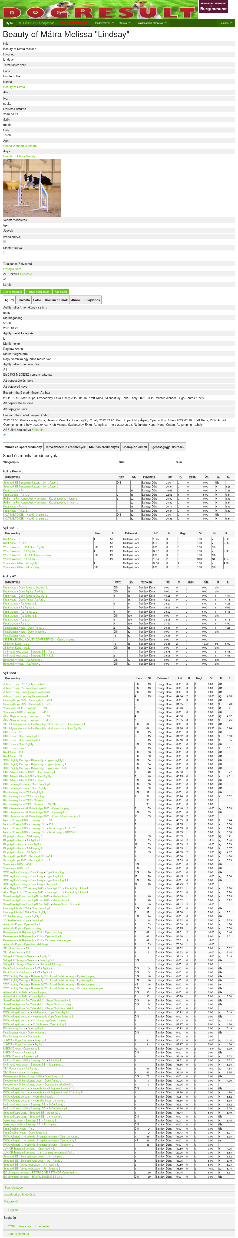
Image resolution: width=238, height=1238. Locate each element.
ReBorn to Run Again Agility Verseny (25, 498)
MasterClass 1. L (62, 896)
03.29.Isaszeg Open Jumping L (50, 1020)
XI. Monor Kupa (12, 643)
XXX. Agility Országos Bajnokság (23, 872)
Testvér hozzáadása (38, 291)
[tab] (9, 300)
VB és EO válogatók (36, 23)
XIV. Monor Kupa (13, 1068)
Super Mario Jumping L (59, 1004)
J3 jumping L (56, 1064)
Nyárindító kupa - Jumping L (49, 1100)
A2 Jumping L (28, 603)
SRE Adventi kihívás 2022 (18, 772)
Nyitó (9, 23)
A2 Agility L (33, 663)
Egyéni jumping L (56, 764)
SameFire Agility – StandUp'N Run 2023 (26, 896)
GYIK (11, 1226)
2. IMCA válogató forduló (17, 1040)
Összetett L (40, 800)
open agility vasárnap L (35, 696)
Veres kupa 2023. (13, 864)
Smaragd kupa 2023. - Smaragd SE (23, 856)
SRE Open (9, 732)
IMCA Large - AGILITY (62, 828)
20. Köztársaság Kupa (16, 916)
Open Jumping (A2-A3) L (33, 587)
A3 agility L (29, 1052)
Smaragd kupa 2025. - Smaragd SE (23, 1112)
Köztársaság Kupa (14, 627)
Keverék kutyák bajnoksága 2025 (22, 1076)
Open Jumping (65, 639)
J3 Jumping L (33, 1072)
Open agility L (36, 1028)
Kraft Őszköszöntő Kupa (17, 968)
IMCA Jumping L (58, 1108)
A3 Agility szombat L (34, 684)
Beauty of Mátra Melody (19, 156)
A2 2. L (25, 623)
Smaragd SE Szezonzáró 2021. (21, 482)
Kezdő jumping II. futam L (63, 502)
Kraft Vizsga (10, 490)
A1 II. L (23, 543)
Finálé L (23, 748)
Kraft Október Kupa (14, 1128)
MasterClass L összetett (66, 904)
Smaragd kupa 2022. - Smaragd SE (23, 700)
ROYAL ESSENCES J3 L (47, 1176)
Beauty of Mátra (14, 86)
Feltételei (26, 274)
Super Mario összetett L (60, 1008)
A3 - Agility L (54, 1160)
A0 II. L (25, 494)
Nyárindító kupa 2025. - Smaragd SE (24, 1060)
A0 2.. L (23, 510)
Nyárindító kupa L (43, 1096)
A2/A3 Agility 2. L (45, 972)
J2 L (26, 643)
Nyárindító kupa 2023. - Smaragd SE (24, 820)
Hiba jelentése (13, 1187)
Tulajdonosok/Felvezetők (149, 23)
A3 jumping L (31, 1056)
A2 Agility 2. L (29, 611)
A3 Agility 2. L (34, 852)
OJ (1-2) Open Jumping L (38, 555)
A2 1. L (25, 619)
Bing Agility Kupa (13, 659)
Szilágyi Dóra (12, 268)
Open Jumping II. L (29, 740)
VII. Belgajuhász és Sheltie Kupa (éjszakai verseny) (33, 724)
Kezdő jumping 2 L (37, 518)
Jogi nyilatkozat (18, 1233)
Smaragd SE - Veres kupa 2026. (21, 1164)
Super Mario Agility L (58, 1000)
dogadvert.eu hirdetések (20, 1194)
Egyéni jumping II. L (57, 880)
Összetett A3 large (50, 964)
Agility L (38, 792)
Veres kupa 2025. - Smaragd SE (21, 1120)
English (13, 1210)
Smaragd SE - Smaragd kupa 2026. (23, 1156)
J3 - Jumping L (55, 1156)
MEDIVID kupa (11, 1048)
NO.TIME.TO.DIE (13, 514)
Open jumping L (37, 631)
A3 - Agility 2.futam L (76, 892)
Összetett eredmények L (66, 816)
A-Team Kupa (11, 684)
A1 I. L (22, 539)
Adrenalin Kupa (12, 924)
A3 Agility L (32, 1068)
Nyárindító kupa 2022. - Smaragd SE (24, 651)
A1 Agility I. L (31, 551)
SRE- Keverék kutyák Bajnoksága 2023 (26, 808)
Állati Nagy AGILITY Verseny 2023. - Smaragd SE (32, 888)
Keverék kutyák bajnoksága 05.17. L (53, 1088)
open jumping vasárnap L (36, 692)
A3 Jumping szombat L (35, 688)
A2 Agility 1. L (29, 607)
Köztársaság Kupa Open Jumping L (53, 1016)
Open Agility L (36, 627)
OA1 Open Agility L (35, 547)
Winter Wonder (12, 547)
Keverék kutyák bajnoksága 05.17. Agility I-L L (59, 1092)
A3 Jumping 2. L (35, 848)
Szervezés (42, 1226)
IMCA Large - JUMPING (62, 832)
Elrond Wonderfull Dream (20, 145)
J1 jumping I (33, 567)
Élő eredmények (74, 23)
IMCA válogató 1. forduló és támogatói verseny (30, 1136)
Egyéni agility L (55, 760)
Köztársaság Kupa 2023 (17, 792)
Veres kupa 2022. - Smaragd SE (21, 708)
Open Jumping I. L (29, 736)
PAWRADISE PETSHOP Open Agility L (55, 1172)
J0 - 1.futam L (50, 482)
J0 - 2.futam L (50, 486)
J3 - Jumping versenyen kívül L (56, 1152)
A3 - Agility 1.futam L (76, 888)
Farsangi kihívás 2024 (16, 908)
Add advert (61, 291)
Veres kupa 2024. (13, 563)
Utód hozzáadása (12, 291)
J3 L (49, 704)
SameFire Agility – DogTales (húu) (23, 1000)
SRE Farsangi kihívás (16, 784)
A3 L (50, 700)
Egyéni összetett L (57, 768)
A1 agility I (32, 563)
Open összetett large (36, 944)
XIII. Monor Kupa (13, 948)
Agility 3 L (45, 956)
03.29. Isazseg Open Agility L (49, 1024)
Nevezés (25, 1226)
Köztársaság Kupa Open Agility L (52, 1012)
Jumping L (40, 796)
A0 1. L (23, 506)
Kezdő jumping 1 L (37, 514)
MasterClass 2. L (62, 900)
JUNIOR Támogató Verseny (19, 1148)
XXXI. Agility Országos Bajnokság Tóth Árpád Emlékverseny (38, 976)
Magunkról (11, 1201)
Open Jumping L (76, 724)
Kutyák (123, 23)
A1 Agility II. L (32, 559)
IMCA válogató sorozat (16, 1012)
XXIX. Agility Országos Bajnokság (23, 760)
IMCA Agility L (57, 1104)
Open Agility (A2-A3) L (32, 591)
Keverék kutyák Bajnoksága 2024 (22, 932)
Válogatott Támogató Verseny (20, 956)
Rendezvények (102, 23)
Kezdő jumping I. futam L (63, 498)
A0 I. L (24, 490)
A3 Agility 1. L (34, 840)
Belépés (224, 23)
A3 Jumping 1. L (35, 836)
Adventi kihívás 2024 (15, 992)
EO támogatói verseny (16, 1172)
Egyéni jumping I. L (57, 872)
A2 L (27, 647)
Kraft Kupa (9, 506)
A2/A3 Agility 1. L (45, 968)
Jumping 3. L (47, 960)
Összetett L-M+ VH (45, 804)
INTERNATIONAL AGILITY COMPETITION (28, 639)
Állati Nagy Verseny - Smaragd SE (23, 716)
